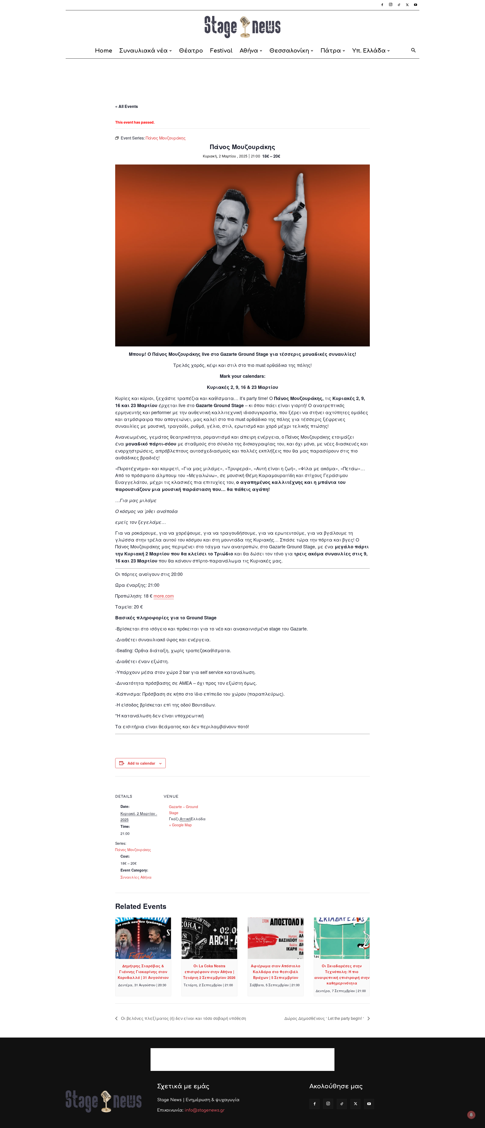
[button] (413, 51)
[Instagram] (390, 5)
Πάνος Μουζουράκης (133, 849)
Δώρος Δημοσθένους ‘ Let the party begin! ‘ (324, 1018)
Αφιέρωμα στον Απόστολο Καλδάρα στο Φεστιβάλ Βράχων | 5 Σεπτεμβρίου (275, 971)
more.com (164, 595)
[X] (407, 5)
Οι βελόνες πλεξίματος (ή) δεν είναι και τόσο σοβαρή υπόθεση (183, 1018)
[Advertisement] (242, 76)
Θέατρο (191, 51)
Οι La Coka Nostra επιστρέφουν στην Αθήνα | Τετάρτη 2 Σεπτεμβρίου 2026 (209, 971)
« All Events (126, 106)
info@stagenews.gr (205, 1110)
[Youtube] (415, 5)
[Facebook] (382, 5)
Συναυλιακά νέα (143, 51)
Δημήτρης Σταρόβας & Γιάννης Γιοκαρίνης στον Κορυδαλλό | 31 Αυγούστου (143, 971)
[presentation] (143, 938)
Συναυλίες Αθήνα (136, 877)
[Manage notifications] (471, 1115)
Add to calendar (141, 763)
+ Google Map (180, 824)
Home (103, 51)
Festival (221, 51)
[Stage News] (242, 27)
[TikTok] (399, 5)
